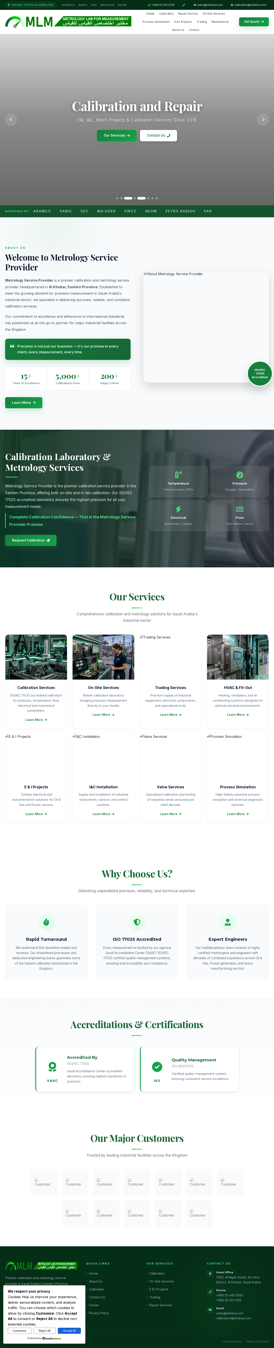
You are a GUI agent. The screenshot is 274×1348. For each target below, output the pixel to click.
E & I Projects (183, 21)
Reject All (45, 1330)
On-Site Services (161, 1281)
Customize (19, 1330)
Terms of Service (257, 1341)
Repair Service (188, 13)
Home (150, 13)
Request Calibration (28, 540)
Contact (194, 29)
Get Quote (251, 21)
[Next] (263, 119)
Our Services (114, 135)
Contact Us (156, 135)
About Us (178, 29)
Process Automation (156, 21)
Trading (202, 21)
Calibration (166, 13)
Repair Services (160, 1305)
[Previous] (11, 119)
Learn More (21, 403)
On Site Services (214, 13)
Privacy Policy (99, 1313)
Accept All (69, 1330)
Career (94, 1305)
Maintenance (220, 21)
